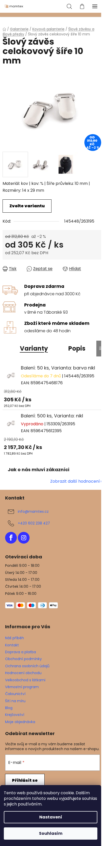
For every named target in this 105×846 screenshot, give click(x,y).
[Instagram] (24, 538)
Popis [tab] (76, 348)
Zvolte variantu (27, 206)
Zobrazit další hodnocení (75, 481)
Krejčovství (14, 714)
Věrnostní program (22, 686)
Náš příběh (14, 637)
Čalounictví (15, 693)
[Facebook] (11, 538)
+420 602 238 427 (34, 523)
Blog (8, 707)
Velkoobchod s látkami (25, 680)
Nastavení (50, 817)
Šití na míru (15, 700)
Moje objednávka (20, 721)
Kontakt (12, 645)
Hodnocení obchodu (23, 672)
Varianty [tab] (34, 348)
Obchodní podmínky (23, 658)
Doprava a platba (20, 652)
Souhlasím (50, 833)
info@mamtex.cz (33, 511)
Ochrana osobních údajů (27, 666)
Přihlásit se (25, 780)
